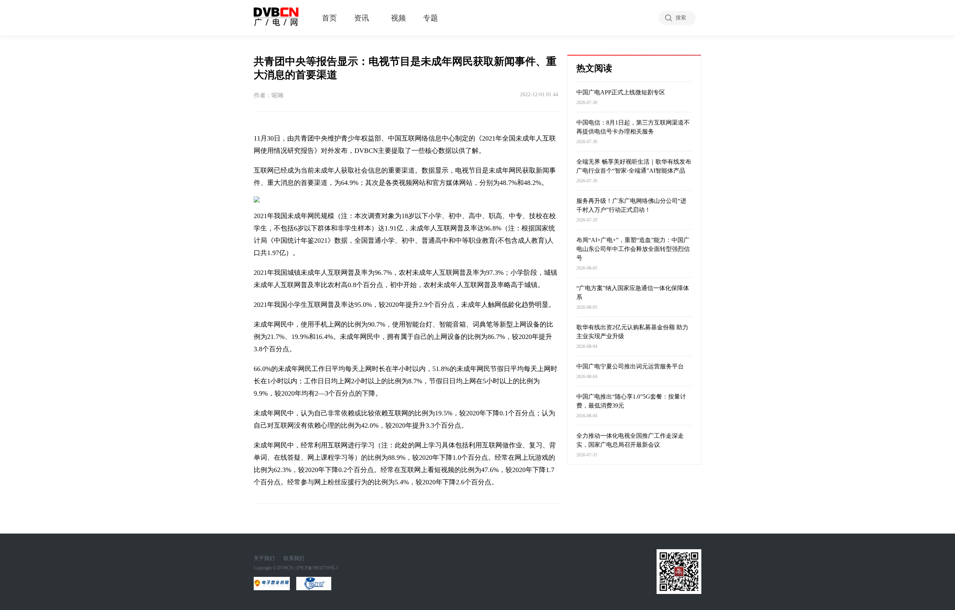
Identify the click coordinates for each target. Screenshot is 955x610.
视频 (398, 18)
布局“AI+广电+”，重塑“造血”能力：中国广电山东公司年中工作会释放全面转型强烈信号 (633, 249)
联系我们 (294, 558)
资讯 (361, 18)
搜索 (681, 18)
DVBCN (285, 567)
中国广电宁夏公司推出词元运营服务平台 (630, 366)
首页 (329, 18)
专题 (430, 18)
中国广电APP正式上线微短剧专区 (620, 92)
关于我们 (264, 558)
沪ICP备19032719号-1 (317, 567)
